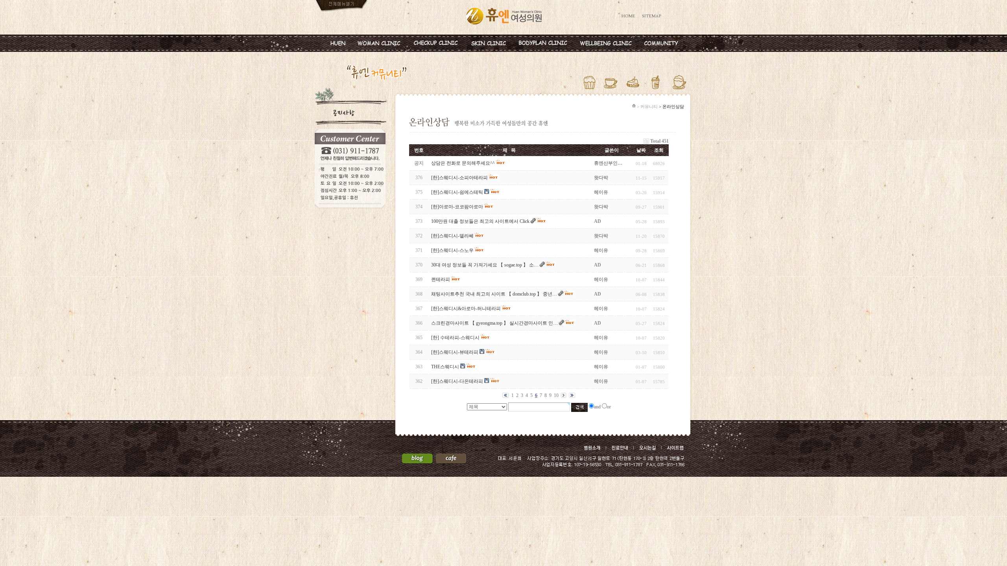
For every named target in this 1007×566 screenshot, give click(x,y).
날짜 (641, 150)
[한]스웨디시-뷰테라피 (454, 352)
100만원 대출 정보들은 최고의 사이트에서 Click (480, 221)
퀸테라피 (440, 279)
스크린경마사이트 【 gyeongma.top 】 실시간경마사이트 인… (494, 323)
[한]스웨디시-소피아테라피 (459, 177)
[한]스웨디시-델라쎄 (452, 236)
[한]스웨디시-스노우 (452, 250)
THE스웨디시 (445, 366)
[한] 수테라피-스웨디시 (455, 337)
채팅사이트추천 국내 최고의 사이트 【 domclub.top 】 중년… (494, 294)
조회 (659, 150)
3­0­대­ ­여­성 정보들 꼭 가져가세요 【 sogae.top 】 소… (485, 265)
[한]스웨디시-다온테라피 (457, 381)
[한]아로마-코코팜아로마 (457, 206)
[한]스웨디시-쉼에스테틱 (457, 192)
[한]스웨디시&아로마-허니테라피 (466, 308)
